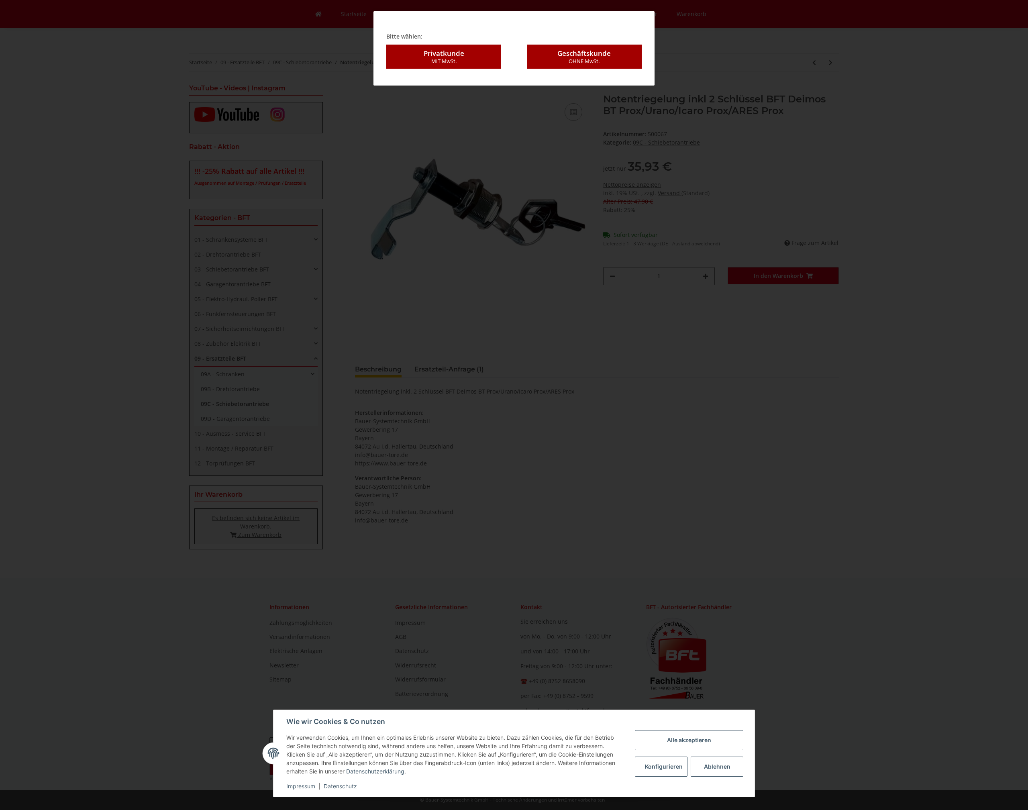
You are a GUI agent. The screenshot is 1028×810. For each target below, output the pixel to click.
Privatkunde (444, 56)
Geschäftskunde (584, 56)
